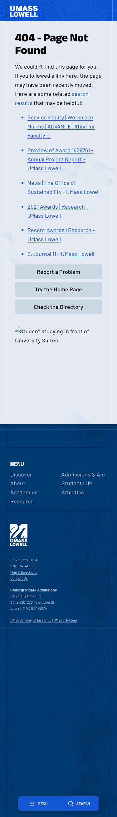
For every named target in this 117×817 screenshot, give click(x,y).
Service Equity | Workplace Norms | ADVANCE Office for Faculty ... (61, 126)
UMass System (65, 620)
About (17, 483)
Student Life (76, 483)
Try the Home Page (58, 289)
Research (22, 501)
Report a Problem (58, 271)
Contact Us (19, 578)
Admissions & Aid (83, 474)
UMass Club (42, 620)
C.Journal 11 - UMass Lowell (60, 253)
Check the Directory (58, 306)
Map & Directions (23, 572)
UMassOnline (20, 620)
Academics (23, 492)
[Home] (18, 544)
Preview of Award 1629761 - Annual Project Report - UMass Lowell (60, 159)
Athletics (72, 492)
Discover (21, 474)
